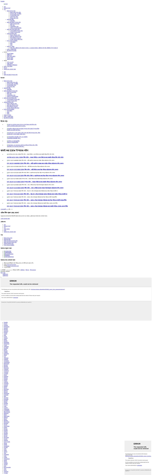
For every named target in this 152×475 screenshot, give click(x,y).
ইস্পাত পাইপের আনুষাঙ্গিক (12, 40)
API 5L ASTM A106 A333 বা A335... (16, 126)
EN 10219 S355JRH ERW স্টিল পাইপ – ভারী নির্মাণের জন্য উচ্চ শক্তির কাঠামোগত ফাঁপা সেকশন (32, 169)
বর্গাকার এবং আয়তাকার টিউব (15, 28)
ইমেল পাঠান (3, 272)
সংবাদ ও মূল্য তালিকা (8, 66)
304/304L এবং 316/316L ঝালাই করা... (15, 146)
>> (7, 209)
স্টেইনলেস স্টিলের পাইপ (12, 33)
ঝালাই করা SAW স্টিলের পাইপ (13, 29)
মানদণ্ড (5, 67)
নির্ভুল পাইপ (12, 25)
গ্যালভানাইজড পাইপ (14, 26)
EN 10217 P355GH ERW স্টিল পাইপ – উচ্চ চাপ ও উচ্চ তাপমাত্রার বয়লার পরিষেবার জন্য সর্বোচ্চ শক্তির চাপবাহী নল (37, 194)
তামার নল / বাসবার (10, 46)
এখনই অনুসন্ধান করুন (5, 218)
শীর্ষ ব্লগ (27, 270)
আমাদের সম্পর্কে (7, 8)
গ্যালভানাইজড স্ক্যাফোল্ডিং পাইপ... (14, 138)
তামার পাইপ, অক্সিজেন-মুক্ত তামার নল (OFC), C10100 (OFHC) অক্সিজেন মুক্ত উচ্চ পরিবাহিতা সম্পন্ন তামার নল (34, 48)
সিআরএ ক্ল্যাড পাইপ (14, 18)
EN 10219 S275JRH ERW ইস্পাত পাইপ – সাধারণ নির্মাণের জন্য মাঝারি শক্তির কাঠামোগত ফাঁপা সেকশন (34, 182)
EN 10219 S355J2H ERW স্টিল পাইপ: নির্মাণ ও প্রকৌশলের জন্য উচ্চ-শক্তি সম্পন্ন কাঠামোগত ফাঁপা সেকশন (35, 175)
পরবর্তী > (5, 209)
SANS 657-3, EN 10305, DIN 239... (16, 134)
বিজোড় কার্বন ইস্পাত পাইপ (15, 12)
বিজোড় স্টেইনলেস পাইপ (15, 35)
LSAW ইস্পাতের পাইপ (15, 32)
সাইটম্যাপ (23, 270)
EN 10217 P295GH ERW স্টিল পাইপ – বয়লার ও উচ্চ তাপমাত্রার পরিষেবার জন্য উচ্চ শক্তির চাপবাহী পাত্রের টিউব (36, 200)
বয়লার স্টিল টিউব (10, 19)
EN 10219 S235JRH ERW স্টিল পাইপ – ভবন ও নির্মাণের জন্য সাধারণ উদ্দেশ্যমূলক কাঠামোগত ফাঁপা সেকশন (35, 188)
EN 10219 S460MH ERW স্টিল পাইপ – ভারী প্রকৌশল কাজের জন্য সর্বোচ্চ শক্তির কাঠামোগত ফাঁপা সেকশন (35, 163)
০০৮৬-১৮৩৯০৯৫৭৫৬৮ (11, 264)
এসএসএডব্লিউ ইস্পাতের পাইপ (16, 30)
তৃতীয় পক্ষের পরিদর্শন (11, 56)
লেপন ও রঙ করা (10, 62)
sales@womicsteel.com (13, 266)
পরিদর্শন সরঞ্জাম (10, 59)
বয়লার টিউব (12, 21)
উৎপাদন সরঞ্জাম (10, 57)
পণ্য (5, 9)
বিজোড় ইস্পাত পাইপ (11, 11)
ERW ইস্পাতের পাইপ (14, 23)
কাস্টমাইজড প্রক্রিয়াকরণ (12, 65)
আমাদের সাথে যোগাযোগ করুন (10, 69)
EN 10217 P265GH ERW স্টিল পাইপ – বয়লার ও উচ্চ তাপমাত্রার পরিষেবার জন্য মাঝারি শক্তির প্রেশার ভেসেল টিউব (37, 206)
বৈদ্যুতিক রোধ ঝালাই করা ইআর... (14, 130)
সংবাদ (5, 230)
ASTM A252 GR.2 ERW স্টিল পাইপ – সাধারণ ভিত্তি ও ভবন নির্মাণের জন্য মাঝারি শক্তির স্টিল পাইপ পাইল (35, 157)
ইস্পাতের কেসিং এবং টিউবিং (15, 13)
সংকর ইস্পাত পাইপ (14, 16)
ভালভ (11, 45)
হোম (5, 6)
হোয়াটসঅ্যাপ (5, 274)
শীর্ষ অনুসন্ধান (33, 270)
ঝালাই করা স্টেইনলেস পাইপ (15, 36)
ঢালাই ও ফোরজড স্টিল (11, 49)
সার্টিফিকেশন (9, 55)
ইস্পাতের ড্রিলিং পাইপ (14, 15)
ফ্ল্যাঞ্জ (11, 43)
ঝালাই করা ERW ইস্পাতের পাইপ (14, 22)
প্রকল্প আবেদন (10, 63)
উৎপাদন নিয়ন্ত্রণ (10, 53)
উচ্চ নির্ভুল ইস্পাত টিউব (11, 50)
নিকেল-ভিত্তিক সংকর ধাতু (15, 38)
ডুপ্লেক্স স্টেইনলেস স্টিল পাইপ (16, 39)
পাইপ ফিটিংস (12, 42)
